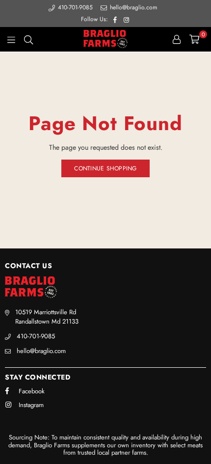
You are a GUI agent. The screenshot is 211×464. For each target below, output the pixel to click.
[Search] (28, 39)
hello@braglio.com (132, 7)
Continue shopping (105, 168)
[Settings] (176, 39)
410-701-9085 (75, 7)
